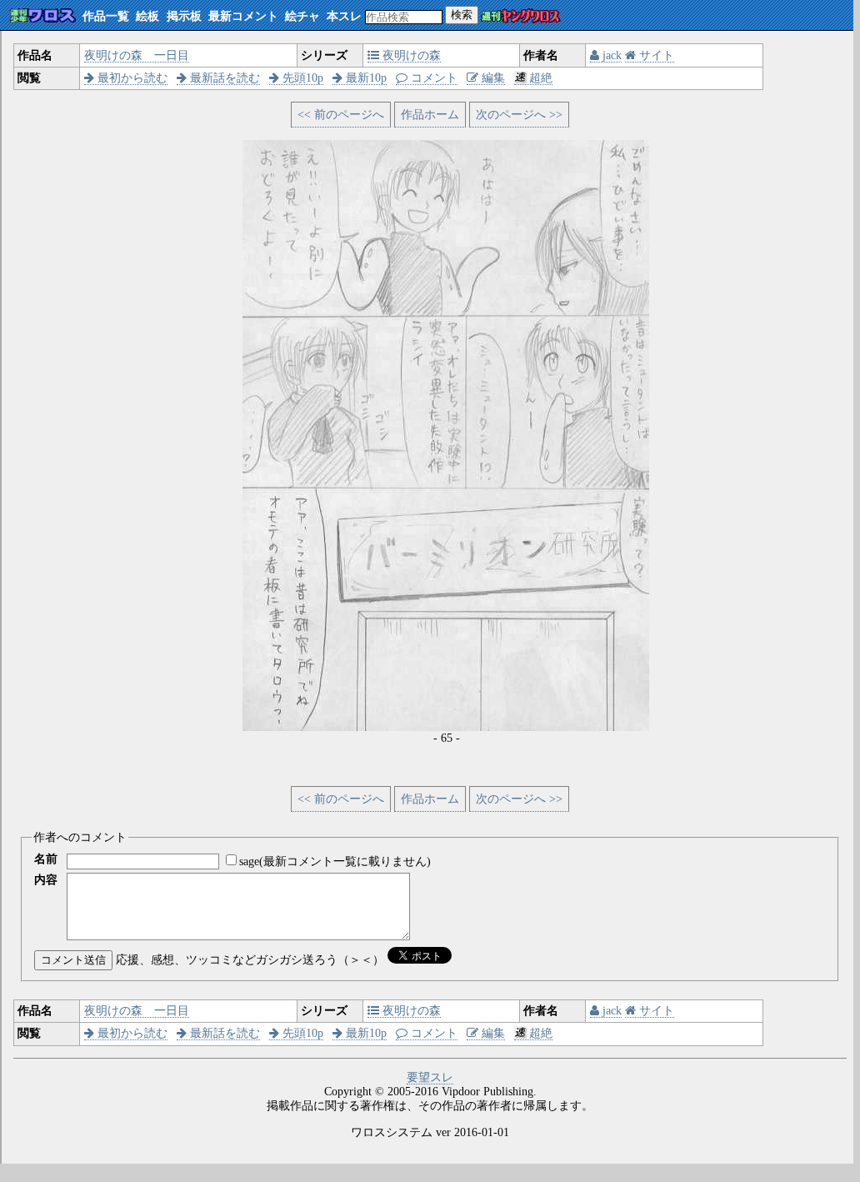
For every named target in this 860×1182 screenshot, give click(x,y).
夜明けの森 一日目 (136, 55)
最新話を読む (223, 78)
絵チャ (302, 16)
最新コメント (243, 16)
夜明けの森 (410, 55)
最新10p (364, 78)
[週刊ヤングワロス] (521, 17)
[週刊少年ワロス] (43, 16)
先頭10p (301, 78)
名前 (46, 859)
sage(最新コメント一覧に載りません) (335, 861)
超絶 (540, 78)
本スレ (344, 16)
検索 (461, 14)
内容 (46, 880)
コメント (433, 78)
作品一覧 (105, 16)
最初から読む (131, 78)
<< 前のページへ (341, 114)
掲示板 (184, 16)
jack (610, 55)
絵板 (147, 16)
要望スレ (430, 1077)
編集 (491, 78)
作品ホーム (430, 114)
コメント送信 (73, 960)
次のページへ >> (519, 114)
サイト (655, 55)
